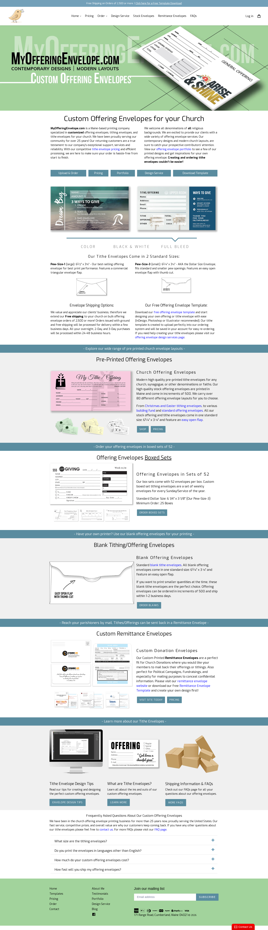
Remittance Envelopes (172, 16)
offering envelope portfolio (173, 149)
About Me (98, 888)
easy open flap (192, 420)
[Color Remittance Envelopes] (66, 708)
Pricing (89, 16)
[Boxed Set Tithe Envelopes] (117, 521)
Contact (54, 909)
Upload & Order (68, 173)
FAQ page (160, 829)
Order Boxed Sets (152, 512)
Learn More (118, 802)
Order (102, 16)
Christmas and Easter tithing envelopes (173, 406)
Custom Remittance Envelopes (134, 633)
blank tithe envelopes (165, 565)
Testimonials (100, 894)
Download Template (195, 173)
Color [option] (88, 246)
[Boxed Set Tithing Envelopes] (91, 521)
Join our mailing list (149, 889)
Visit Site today (151, 699)
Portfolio (123, 173)
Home (75, 16)
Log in (249, 16)
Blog (95, 909)
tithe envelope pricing (106, 149)
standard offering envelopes (182, 411)
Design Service (120, 16)
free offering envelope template (174, 312)
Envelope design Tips (67, 802)
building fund (145, 411)
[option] (132, 209)
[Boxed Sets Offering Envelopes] (66, 521)
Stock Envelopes (143, 16)
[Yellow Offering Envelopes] (91, 435)
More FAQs (175, 802)
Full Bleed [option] (175, 246)
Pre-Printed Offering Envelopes (134, 359)
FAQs (193, 16)
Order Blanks (149, 605)
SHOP (142, 429)
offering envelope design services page (160, 337)
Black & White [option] (131, 246)
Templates (56, 894)
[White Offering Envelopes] (117, 435)
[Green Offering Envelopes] (66, 435)
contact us (106, 829)
